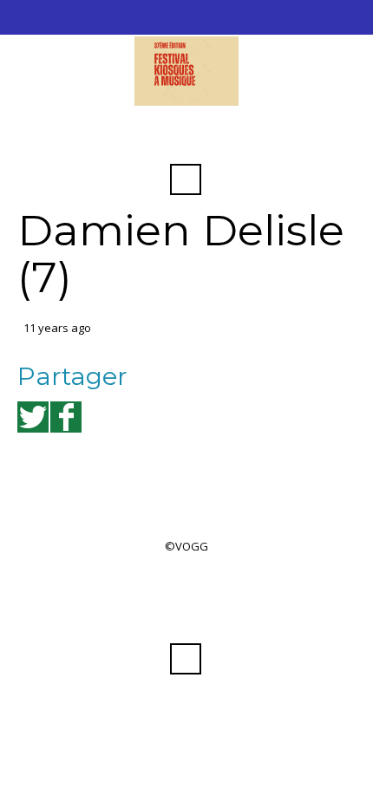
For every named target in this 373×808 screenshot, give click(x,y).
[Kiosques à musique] (186, 71)
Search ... (185, 179)
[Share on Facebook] (66, 417)
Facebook (185, 137)
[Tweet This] (33, 417)
